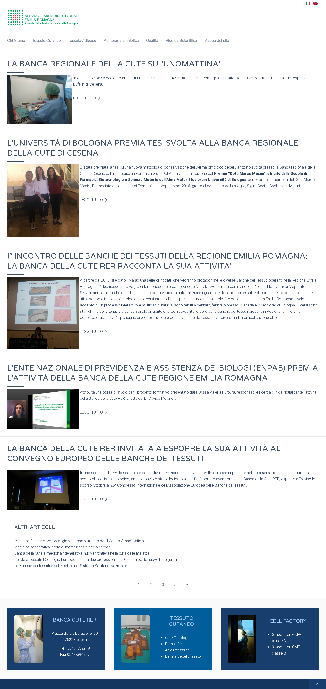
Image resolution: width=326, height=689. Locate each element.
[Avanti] (175, 585)
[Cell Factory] (242, 639)
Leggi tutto (84, 98)
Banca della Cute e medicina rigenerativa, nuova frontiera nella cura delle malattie (82, 553)
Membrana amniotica (121, 40)
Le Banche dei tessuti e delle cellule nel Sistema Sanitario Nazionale (70, 565)
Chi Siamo (16, 40)
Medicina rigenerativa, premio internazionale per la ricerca (62, 547)
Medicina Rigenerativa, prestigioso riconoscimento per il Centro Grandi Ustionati (80, 541)
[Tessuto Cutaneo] (135, 639)
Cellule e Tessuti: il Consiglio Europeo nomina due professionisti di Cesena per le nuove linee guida (95, 559)
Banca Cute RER (74, 620)
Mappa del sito (216, 40)
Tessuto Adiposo (82, 40)
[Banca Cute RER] (28, 639)
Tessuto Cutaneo (46, 40)
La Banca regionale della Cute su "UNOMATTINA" (114, 64)
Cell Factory (288, 621)
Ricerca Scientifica (181, 40)
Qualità (152, 40)
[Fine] (187, 585)
